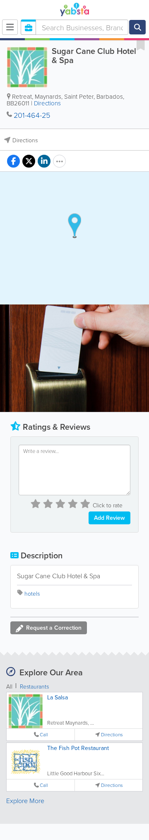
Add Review (109, 518)
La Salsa (57, 697)
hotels (32, 593)
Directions (47, 103)
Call (44, 734)
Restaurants (34, 686)
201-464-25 (32, 115)
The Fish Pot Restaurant (78, 748)
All (9, 686)
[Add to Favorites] (141, 44)
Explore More (25, 800)
